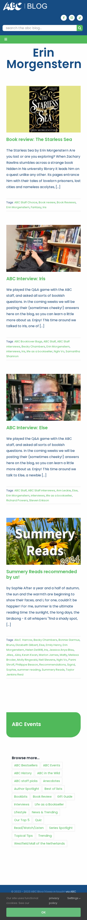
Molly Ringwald (27, 660)
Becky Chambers (33, 346)
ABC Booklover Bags (28, 341)
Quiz (38, 820)
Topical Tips (23, 836)
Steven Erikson (39, 500)
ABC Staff (50, 341)
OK (43, 912)
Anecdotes (51, 781)
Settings (73, 898)
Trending (45, 836)
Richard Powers (17, 500)
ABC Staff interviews (41, 490)
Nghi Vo (59, 351)
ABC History (23, 773)
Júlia (17, 655)
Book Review (42, 796)
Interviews (21, 804)
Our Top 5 (22, 820)
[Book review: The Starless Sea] (43, 109)
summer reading (29, 670)
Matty (63, 655)
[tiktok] (80, 18)
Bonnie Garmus (69, 640)
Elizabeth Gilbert (27, 645)
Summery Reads (53, 670)
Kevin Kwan (30, 655)
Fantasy (36, 207)
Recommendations (52, 665)
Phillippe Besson (27, 665)
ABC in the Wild (48, 773)
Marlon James (48, 655)
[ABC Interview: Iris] (43, 248)
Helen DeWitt (34, 650)
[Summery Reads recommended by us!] (43, 541)
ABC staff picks (26, 781)
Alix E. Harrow (23, 640)
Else (75, 490)
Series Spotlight (61, 828)
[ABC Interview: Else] (43, 397)
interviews (13, 351)
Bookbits (20, 796)
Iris (44, 207)
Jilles (9, 655)
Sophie (11, 670)
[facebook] (64, 18)
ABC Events (26, 724)
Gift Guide (64, 796)
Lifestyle (20, 812)
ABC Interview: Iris (25, 279)
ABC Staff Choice (25, 202)
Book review (47, 202)
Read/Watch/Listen (29, 828)
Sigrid (71, 665)
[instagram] (72, 18)
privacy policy (54, 900)
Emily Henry (53, 645)
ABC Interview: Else (27, 428)
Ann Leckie (63, 490)
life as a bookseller (40, 351)
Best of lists (53, 789)
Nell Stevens (47, 660)
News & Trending (45, 812)
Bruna (10, 645)
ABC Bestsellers (26, 765)
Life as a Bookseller (49, 804)
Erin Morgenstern (18, 207)
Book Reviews (66, 202)
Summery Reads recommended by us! (41, 574)
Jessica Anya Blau (61, 650)
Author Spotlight (26, 789)
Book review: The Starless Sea (39, 139)
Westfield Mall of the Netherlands (39, 843)
